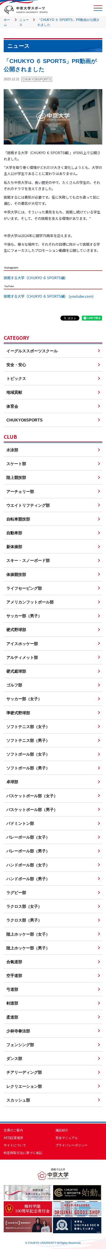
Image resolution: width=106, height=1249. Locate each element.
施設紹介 (61, 1130)
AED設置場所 (13, 1138)
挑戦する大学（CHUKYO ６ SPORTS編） (36, 277)
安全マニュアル (66, 1138)
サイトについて (15, 1145)
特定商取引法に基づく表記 (23, 1153)
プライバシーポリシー (71, 1145)
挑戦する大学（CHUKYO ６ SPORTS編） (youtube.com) (48, 296)
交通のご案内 (13, 1130)
